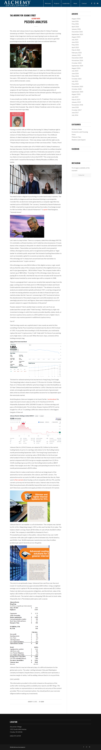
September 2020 (77, 92)
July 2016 (75, 115)
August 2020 (76, 94)
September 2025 (77, 34)
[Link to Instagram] (94, 3)
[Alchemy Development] (17, 3)
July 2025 (75, 39)
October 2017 (76, 110)
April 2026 (75, 26)
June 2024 (75, 73)
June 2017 (75, 112)
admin (42, 702)
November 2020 (77, 86)
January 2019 (76, 102)
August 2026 (76, 19)
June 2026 (75, 21)
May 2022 (75, 84)
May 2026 (75, 24)
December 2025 (77, 32)
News (74, 134)
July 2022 (75, 81)
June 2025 (75, 42)
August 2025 (76, 37)
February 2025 (77, 53)
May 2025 (75, 45)
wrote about (52, 399)
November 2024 (77, 60)
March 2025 (76, 50)
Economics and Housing (80, 132)
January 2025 (76, 55)
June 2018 (75, 107)
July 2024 (75, 71)
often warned (18, 480)
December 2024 (77, 58)
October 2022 (76, 79)
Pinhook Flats (76, 137)
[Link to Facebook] (91, 3)
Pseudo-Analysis (35, 22)
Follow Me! (81, 175)
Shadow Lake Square (79, 140)
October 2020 (76, 89)
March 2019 (76, 99)
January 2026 (76, 29)
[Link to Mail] (97, 3)
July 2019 (75, 97)
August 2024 (76, 68)
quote (45, 209)
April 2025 (75, 47)
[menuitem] (47, 3)
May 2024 (75, 76)
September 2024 (77, 66)
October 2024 (76, 63)
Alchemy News (36, 18)
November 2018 (77, 105)
